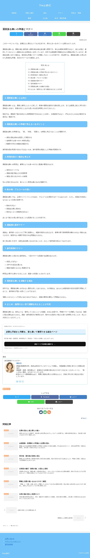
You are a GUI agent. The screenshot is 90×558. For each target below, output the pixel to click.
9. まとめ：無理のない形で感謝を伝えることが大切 (46, 89)
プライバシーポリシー (13, 541)
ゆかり (19, 363)
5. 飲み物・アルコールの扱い (39, 78)
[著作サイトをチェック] (17, 381)
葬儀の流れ (7, 388)
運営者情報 (9, 544)
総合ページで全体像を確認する (45, 344)
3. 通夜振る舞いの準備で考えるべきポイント (44, 72)
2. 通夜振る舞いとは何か (37, 69)
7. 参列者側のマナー (36, 83)
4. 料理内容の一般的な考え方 (39, 75)
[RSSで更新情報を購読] (23, 381)
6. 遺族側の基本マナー (37, 80)
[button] (73, 34)
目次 (42, 65)
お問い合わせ (9, 539)
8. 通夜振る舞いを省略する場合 (39, 86)
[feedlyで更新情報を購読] (20, 381)
